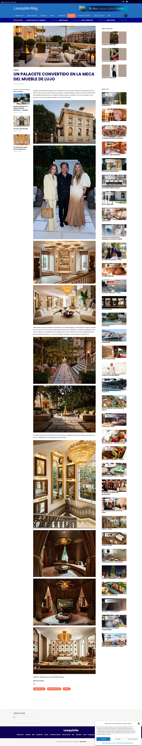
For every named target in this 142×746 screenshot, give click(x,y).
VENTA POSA (69, 20)
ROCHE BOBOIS (107, 309)
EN (4, 2)
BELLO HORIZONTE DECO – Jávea (113, 476)
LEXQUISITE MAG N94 (109, 45)
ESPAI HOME (106, 122)
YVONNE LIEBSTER (108, 276)
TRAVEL (71, 16)
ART (109, 16)
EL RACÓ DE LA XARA (108, 359)
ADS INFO (79, 734)
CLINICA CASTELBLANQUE (110, 375)
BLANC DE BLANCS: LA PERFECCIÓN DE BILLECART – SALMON (20, 108)
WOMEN (43, 16)
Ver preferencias (132, 739)
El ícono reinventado (20, 129)
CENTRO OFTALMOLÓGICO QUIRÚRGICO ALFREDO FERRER (112, 238)
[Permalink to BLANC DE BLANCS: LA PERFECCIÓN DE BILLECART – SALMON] (21, 99)
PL (11, 2)
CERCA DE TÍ (19, 16)
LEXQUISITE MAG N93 (109, 61)
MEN (52, 16)
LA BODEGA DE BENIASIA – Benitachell (110, 493)
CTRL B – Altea (107, 545)
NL (6, 2)
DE (10, 2)
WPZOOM (83, 741)
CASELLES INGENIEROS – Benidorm (113, 578)
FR (7, 2)
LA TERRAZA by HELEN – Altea (112, 260)
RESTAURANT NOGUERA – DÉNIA (112, 646)
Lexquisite (71, 730)
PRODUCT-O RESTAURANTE (111, 155)
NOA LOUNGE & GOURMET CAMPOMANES (110, 629)
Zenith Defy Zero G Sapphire (120, 20)
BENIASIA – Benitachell (110, 595)
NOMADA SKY (106, 105)
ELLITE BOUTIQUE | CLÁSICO (111, 188)
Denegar (118, 739)
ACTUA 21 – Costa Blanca (110, 611)
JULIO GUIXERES (92, 20)
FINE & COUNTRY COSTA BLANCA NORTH (113, 409)
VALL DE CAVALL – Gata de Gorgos (113, 443)
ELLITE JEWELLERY (46, 20)
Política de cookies (107, 743)
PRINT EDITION (32, 16)
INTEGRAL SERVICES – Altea (111, 293)
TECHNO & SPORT (83, 16)
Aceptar (103, 739)
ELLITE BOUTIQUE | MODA (110, 171)
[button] (139, 723)
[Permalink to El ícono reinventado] (21, 122)
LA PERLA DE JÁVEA (108, 426)
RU (13, 2)
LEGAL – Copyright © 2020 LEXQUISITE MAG (122, 743)
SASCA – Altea (107, 529)
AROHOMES (106, 326)
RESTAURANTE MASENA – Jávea (113, 459)
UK (15, 2)
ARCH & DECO (99, 16)
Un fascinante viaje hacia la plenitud (20, 148)
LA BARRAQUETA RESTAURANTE (112, 138)
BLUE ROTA (105, 392)
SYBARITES (61, 16)
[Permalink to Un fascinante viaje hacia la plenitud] (21, 140)
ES (2, 2)
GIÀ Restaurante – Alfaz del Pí (112, 562)
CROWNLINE (106, 342)
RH (34, 684)
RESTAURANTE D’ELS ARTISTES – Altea (112, 511)
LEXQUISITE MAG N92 (109, 78)
